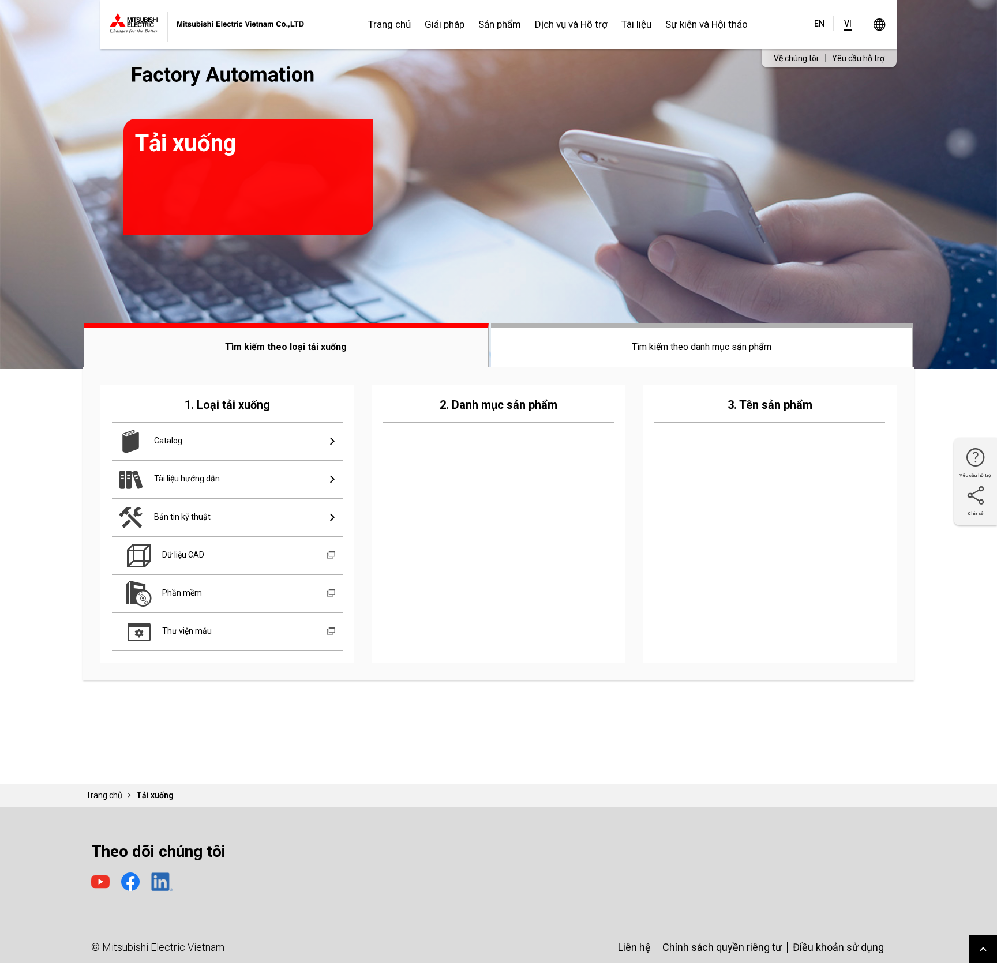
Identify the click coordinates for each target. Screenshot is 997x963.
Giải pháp (444, 24)
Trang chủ (389, 24)
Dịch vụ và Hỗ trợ (571, 24)
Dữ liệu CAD (182, 554)
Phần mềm (181, 592)
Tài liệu (636, 24)
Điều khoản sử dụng (838, 947)
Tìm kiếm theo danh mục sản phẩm (701, 346)
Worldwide (879, 24)
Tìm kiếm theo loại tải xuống (286, 346)
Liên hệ (634, 947)
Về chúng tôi (796, 58)
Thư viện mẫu (186, 630)
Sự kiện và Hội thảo (706, 24)
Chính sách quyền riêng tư (722, 947)
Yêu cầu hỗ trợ (858, 58)
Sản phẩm (499, 24)
